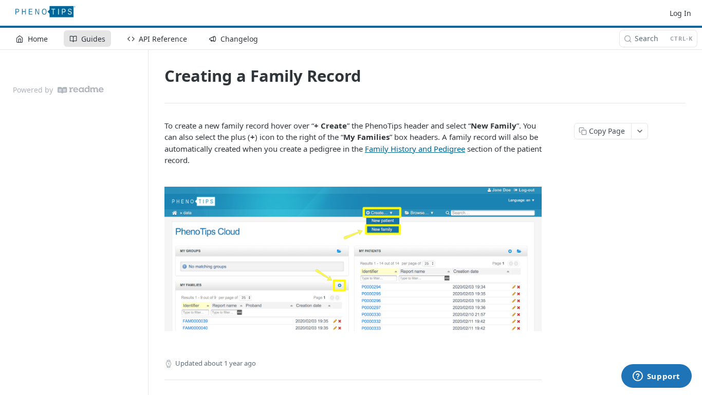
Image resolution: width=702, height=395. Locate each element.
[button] (353, 259)
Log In (680, 13)
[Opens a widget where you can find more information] (656, 377)
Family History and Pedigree (415, 148)
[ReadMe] (81, 90)
